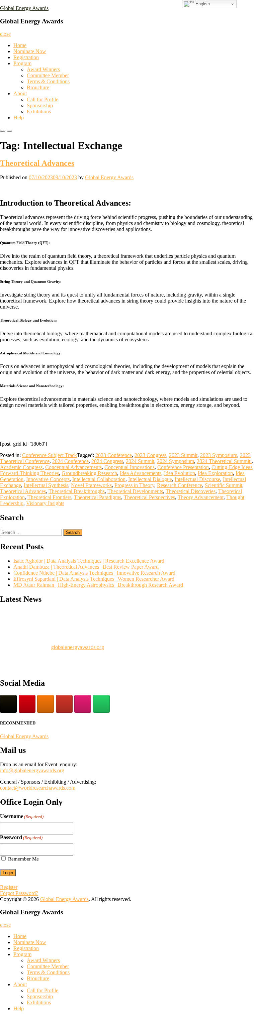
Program (22, 63)
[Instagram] (82, 704)
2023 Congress (150, 455)
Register (8, 887)
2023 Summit (183, 455)
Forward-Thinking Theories (29, 473)
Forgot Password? (19, 893)
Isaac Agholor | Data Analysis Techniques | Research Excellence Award (88, 561)
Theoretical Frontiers (49, 497)
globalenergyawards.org (77, 646)
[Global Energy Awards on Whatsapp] (101, 704)
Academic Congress (21, 467)
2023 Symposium (218, 455)
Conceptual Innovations (129, 467)
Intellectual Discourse (197, 479)
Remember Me (23, 859)
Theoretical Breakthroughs (77, 491)
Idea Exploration (215, 473)
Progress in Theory (134, 485)
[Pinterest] (27, 704)
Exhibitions (39, 111)
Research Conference (179, 485)
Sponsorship (40, 105)
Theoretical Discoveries (191, 491)
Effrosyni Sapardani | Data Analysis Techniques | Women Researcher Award (93, 579)
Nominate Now (29, 51)
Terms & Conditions (48, 81)
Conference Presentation (183, 467)
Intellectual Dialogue (150, 479)
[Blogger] (45, 704)
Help (18, 117)
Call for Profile (42, 99)
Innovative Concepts (48, 479)
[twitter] (8, 704)
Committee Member (48, 75)
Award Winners (43, 69)
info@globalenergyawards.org (32, 770)
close (5, 34)
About (20, 93)
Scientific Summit (223, 485)
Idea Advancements (140, 473)
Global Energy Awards (24, 8)
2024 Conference (70, 461)
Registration (26, 57)
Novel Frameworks (91, 485)
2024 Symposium (175, 461)
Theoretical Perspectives (149, 497)
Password (21, 837)
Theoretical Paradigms (97, 497)
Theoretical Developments (135, 491)
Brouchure (38, 87)
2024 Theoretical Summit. (224, 461)
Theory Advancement (201, 497)
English (202, 3)
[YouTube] (64, 704)
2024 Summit (140, 461)
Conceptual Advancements (73, 467)
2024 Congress (107, 461)
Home (19, 45)
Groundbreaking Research (89, 473)
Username (22, 816)
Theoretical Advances (37, 163)
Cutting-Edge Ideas (231, 467)
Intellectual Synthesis (46, 485)
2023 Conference (113, 455)
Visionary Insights (45, 503)
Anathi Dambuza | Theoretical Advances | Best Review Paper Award (86, 567)
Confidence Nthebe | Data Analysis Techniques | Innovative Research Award (94, 573)
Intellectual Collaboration (98, 479)
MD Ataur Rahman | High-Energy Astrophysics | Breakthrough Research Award (98, 585)
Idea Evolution (179, 473)
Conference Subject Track (49, 455)
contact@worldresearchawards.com (37, 788)
